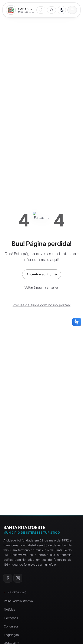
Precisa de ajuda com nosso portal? (41, 305)
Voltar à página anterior (41, 287)
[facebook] (7, 578)
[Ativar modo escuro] (62, 10)
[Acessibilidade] (40, 10)
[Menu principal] (72, 10)
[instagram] (18, 578)
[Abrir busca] (51, 10)
